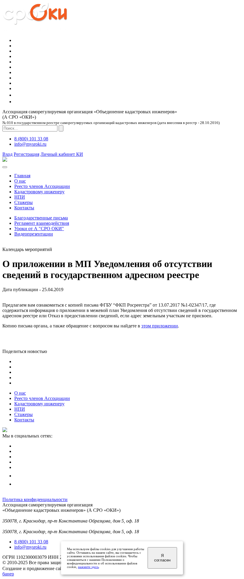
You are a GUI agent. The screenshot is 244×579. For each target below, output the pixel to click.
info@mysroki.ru (30, 144)
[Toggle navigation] (4, 167)
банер (8, 573)
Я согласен (162, 557)
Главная (22, 175)
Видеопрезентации (33, 233)
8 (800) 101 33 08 (31, 138)
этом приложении (159, 325)
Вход (7, 154)
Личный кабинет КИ (61, 154)
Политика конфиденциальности (35, 499)
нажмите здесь (88, 567)
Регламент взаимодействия (41, 223)
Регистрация (26, 154)
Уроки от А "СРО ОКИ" (39, 228)
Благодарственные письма (41, 217)
